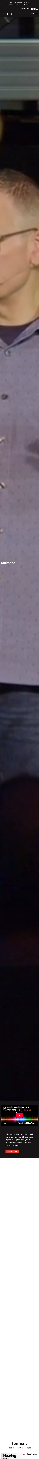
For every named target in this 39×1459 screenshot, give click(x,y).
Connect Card (12, 1151)
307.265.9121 (25, 9)
